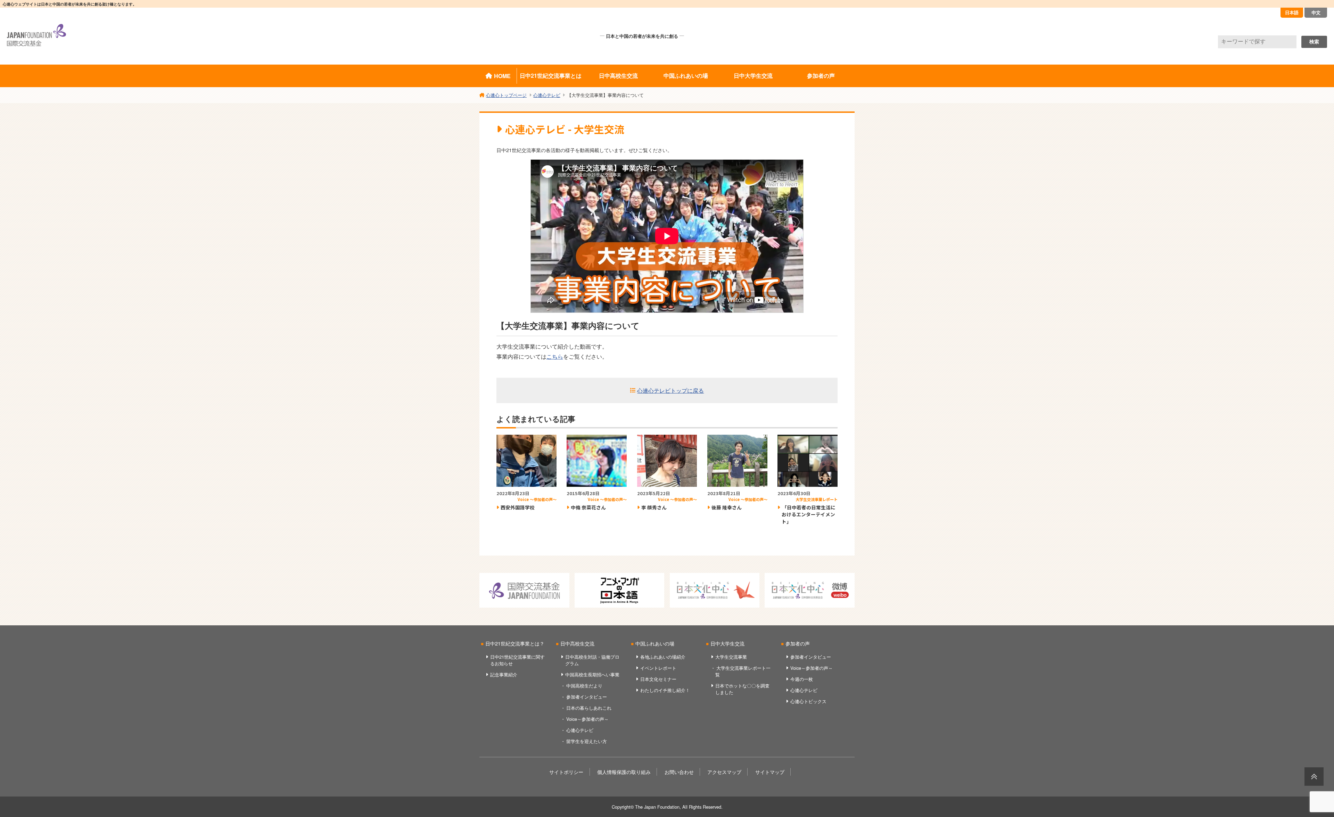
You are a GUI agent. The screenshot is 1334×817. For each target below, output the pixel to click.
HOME (502, 76)
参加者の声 (821, 76)
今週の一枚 (801, 679)
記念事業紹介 (503, 674)
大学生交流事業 (731, 656)
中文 (1315, 12)
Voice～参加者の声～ (587, 719)
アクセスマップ (724, 771)
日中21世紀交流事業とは (551, 76)
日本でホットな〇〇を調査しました (742, 688)
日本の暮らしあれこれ (588, 708)
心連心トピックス (808, 701)
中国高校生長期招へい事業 (592, 674)
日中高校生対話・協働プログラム (592, 660)
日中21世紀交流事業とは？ (514, 643)
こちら (554, 356)
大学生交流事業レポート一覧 (743, 671)
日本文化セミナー (658, 679)
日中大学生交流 (753, 76)
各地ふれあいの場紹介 (662, 656)
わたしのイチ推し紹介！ (665, 690)
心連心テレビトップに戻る (670, 390)
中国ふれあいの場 (686, 76)
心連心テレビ (579, 730)
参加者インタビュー (586, 696)
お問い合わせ (679, 771)
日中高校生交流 (618, 76)
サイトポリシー (566, 771)
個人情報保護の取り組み (624, 771)
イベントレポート (658, 668)
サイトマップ (769, 771)
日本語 (1292, 12)
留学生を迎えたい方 (586, 741)
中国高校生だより (584, 685)
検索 (1314, 41)
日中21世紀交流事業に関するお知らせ (517, 660)
